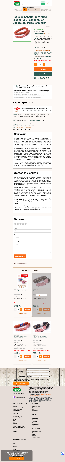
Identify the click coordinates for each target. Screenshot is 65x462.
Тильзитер (34, 430)
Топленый (34, 421)
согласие (19, 379)
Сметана (14, 446)
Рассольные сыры (36, 431)
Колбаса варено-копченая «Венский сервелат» (20, 337)
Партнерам (37, 389)
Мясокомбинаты (38, 391)
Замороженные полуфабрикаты (19, 426)
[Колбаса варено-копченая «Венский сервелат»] (22, 327)
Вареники (15, 431)
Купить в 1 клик (43, 74)
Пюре (33, 409)
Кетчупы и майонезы (37, 407)
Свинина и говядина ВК (18, 407)
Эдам (33, 434)
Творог (14, 447)
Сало (14, 422)
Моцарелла (34, 432)
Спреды (14, 443)
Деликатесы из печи (17, 409)
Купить (43, 69)
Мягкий (34, 435)
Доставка (31, 391)
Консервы (34, 412)
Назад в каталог (22, 263)
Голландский (35, 422)
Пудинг (14, 449)
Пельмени (15, 429)
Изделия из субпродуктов (18, 417)
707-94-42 (18, 393)
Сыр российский (36, 428)
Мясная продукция (20, 404)
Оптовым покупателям (41, 392)
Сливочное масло (17, 442)
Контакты (49, 389)
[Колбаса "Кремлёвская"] (22, 281)
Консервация (35, 410)
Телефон (21, 371)
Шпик (14, 420)
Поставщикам (32, 392)
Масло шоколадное (17, 445)
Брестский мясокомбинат (42, 34)
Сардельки (15, 413)
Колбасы (15, 406)
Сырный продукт (36, 437)
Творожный (35, 419)
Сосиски (14, 412)
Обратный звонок (20, 397)
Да (24, 9)
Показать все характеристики (42, 50)
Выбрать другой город (33, 9)
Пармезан (34, 417)
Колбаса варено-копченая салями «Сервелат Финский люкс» (40, 337)
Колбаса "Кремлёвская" (20, 290)
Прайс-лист (43, 389)
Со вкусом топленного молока (39, 427)
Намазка (15, 423)
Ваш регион (22, 376)
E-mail (20, 374)
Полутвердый (35, 424)
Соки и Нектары (36, 406)
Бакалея (35, 404)
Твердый (34, 425)
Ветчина (14, 419)
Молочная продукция (21, 440)
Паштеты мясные (17, 415)
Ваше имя (21, 369)
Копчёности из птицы (18, 416)
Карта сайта (45, 391)
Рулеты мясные (16, 410)
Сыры (34, 415)
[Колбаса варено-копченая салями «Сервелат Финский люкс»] (42, 327)
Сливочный (35, 418)
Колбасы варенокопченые (23, 128)
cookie (22, 453)
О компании (32, 389)
